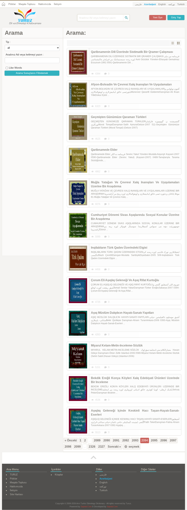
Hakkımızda (44, 4)
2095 (154, 440)
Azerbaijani (150, 4)
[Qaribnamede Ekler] (78, 160)
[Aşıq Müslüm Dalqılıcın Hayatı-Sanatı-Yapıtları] (78, 323)
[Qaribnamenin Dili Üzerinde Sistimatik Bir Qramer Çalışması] (78, 62)
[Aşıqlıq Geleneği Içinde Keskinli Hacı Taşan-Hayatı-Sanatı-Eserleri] (78, 421)
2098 (68, 446)
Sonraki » (114, 446)
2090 (106, 440)
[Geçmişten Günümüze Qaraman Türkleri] (78, 127)
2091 (116, 440)
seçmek (133, 446)
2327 (101, 446)
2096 (163, 440)
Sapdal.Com (86, 506)
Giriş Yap (176, 17)
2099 (77, 446)
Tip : (8, 41)
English (162, 4)
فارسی (138, 4)
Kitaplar (59, 474)
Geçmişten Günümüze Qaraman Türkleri (118, 117)
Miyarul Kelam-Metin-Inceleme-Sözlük (117, 345)
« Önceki (71, 440)
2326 (92, 446)
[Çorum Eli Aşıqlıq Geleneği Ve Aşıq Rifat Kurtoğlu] (78, 290)
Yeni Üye (157, 17)
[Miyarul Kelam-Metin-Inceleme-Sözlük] (78, 356)
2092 (125, 440)
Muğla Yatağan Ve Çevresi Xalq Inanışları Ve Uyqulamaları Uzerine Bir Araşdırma (135, 184)
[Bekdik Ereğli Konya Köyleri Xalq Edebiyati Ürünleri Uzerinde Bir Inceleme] (78, 388)
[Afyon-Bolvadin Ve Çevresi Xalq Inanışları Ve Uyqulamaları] (78, 94)
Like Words (15, 67)
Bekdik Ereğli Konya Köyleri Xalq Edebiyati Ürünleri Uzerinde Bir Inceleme (135, 380)
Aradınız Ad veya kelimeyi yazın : (25, 54)
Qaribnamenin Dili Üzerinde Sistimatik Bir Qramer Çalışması (132, 51)
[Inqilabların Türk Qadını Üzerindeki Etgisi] (78, 258)
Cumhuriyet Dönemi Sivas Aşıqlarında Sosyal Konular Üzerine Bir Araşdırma (135, 216)
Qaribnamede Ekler (104, 149)
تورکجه (171, 4)
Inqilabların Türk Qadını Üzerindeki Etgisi (119, 247)
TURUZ (14, 474)
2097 (173, 440)
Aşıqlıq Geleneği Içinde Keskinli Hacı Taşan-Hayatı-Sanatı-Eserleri (135, 412)
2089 (97, 440)
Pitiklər (12, 4)
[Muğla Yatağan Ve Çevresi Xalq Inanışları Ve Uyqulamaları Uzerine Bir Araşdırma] (78, 192)
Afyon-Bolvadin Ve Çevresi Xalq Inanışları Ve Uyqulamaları (131, 84)
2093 (135, 440)
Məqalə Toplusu (27, 4)
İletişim (58, 4)
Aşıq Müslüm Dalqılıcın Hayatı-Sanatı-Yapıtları (122, 312)
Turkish (181, 4)
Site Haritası (16, 494)
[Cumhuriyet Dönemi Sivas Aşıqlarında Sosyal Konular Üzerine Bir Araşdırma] (78, 225)
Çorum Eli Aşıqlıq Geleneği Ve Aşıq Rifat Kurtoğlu (125, 280)
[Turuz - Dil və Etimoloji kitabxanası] (29, 17)
